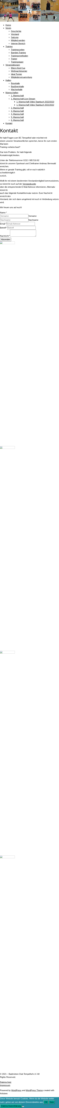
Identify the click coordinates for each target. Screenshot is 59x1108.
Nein (52, 1102)
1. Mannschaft (17, 95)
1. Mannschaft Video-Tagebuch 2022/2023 (35, 102)
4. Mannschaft (17, 114)
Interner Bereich (18, 43)
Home (8, 25)
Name (3, 212)
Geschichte (16, 31)
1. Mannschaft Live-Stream (23, 99)
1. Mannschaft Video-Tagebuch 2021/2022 (35, 105)
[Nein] (23, 1106)
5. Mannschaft (17, 117)
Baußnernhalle (17, 86)
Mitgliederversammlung (21, 77)
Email (3, 224)
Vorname (32, 216)
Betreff (3, 228)
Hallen (8, 80)
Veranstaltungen (12, 65)
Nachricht (5, 236)
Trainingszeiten (17, 49)
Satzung (14, 37)
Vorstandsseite (29, 184)
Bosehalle (15, 83)
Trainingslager (17, 62)
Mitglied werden (18, 40)
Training (8, 46)
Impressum (5, 1085)
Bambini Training (18, 52)
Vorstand (15, 34)
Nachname (33, 220)
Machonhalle (16, 89)
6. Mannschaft (17, 120)
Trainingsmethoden (19, 56)
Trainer (14, 59)
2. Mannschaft (17, 108)
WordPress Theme (34, 1090)
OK (45, 1102)
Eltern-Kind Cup (18, 68)
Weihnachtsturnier (19, 71)
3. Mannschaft (17, 111)
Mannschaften (11, 92)
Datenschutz (5, 1082)
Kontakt (8, 123)
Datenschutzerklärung (11, 1106)
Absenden (5, 239)
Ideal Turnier (16, 74)
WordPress (16, 1090)
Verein (8, 28)
